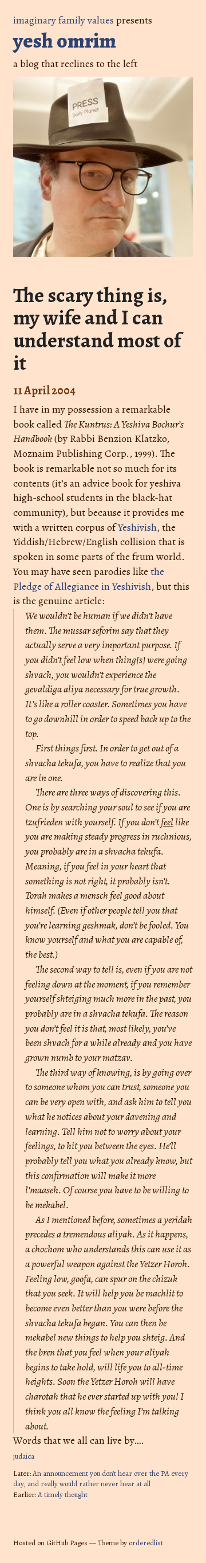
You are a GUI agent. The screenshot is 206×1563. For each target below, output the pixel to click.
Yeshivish (137, 527)
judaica (23, 1456)
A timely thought (63, 1494)
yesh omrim (64, 40)
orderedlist (146, 1543)
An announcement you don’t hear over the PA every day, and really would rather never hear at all (100, 1478)
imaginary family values (63, 20)
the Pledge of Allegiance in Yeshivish (88, 579)
